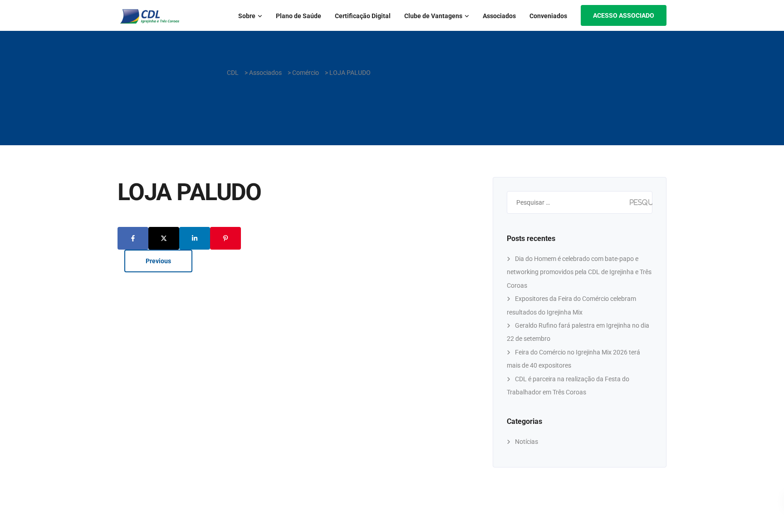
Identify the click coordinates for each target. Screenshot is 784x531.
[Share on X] (163, 238)
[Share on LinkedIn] (194, 238)
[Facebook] (23, 261)
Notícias (526, 441)
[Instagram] (23, 241)
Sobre (246, 16)
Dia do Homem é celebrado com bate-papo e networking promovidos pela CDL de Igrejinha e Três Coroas (579, 272)
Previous (158, 261)
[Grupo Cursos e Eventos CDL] (23, 321)
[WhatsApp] (23, 281)
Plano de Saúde (298, 16)
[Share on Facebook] (133, 238)
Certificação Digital (363, 16)
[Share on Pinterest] (225, 238)
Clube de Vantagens (433, 16)
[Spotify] (23, 301)
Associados (499, 16)
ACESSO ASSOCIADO (623, 15)
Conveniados (548, 16)
